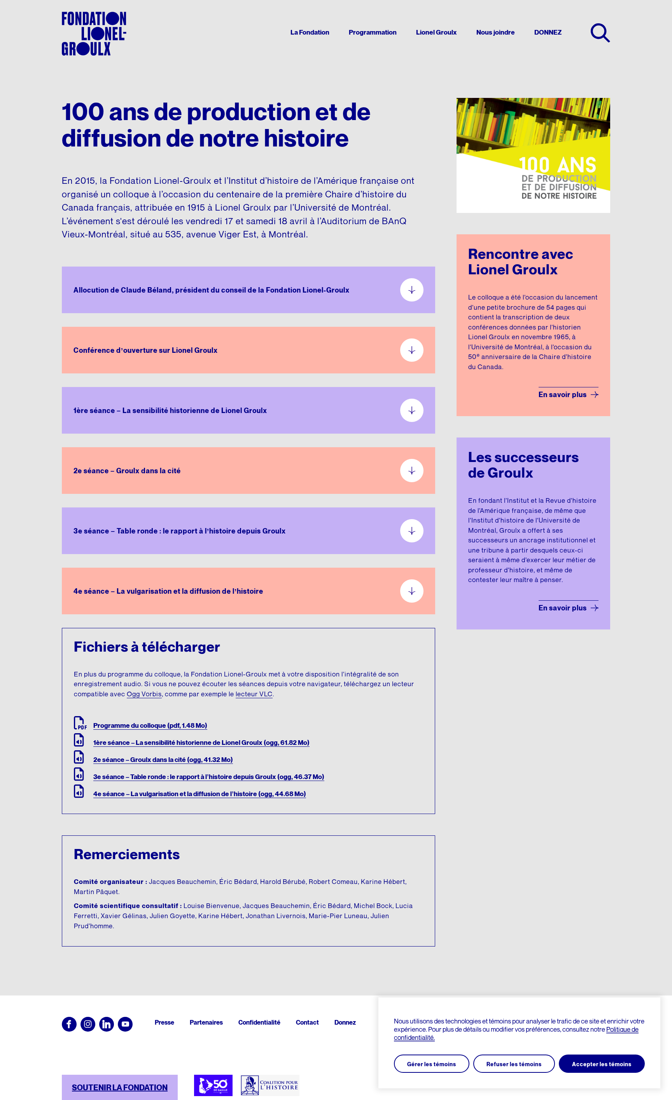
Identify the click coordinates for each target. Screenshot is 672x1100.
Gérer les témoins (431, 1064)
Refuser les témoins (514, 1064)
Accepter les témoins (602, 1064)
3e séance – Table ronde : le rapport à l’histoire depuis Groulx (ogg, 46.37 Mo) (208, 777)
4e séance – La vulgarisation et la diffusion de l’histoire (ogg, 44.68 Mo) (199, 794)
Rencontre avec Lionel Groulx (520, 261)
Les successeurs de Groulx (523, 464)
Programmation (373, 32)
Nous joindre (495, 32)
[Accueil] (94, 34)
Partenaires (206, 1022)
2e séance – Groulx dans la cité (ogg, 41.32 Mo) (163, 760)
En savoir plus (563, 394)
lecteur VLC (254, 694)
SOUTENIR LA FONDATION (120, 1087)
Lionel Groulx (436, 32)
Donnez (345, 1022)
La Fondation (309, 32)
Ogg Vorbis (144, 694)
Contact (307, 1022)
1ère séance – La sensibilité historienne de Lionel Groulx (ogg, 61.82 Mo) (201, 742)
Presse (164, 1022)
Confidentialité (259, 1022)
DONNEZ (548, 32)
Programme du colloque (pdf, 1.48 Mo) (150, 725)
